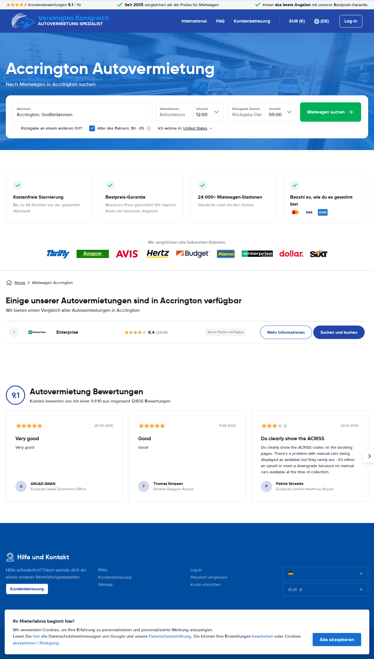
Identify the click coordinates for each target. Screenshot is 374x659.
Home (20, 282)
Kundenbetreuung (252, 21)
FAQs (103, 569)
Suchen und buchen (339, 332)
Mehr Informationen (286, 332)
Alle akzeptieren (337, 639)
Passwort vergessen (209, 577)
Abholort (23, 108)
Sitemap (105, 584)
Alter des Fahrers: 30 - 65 (120, 128)
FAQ (220, 21)
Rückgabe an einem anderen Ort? (51, 128)
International (194, 21)
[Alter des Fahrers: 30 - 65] (92, 128)
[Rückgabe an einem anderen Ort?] (16, 128)
